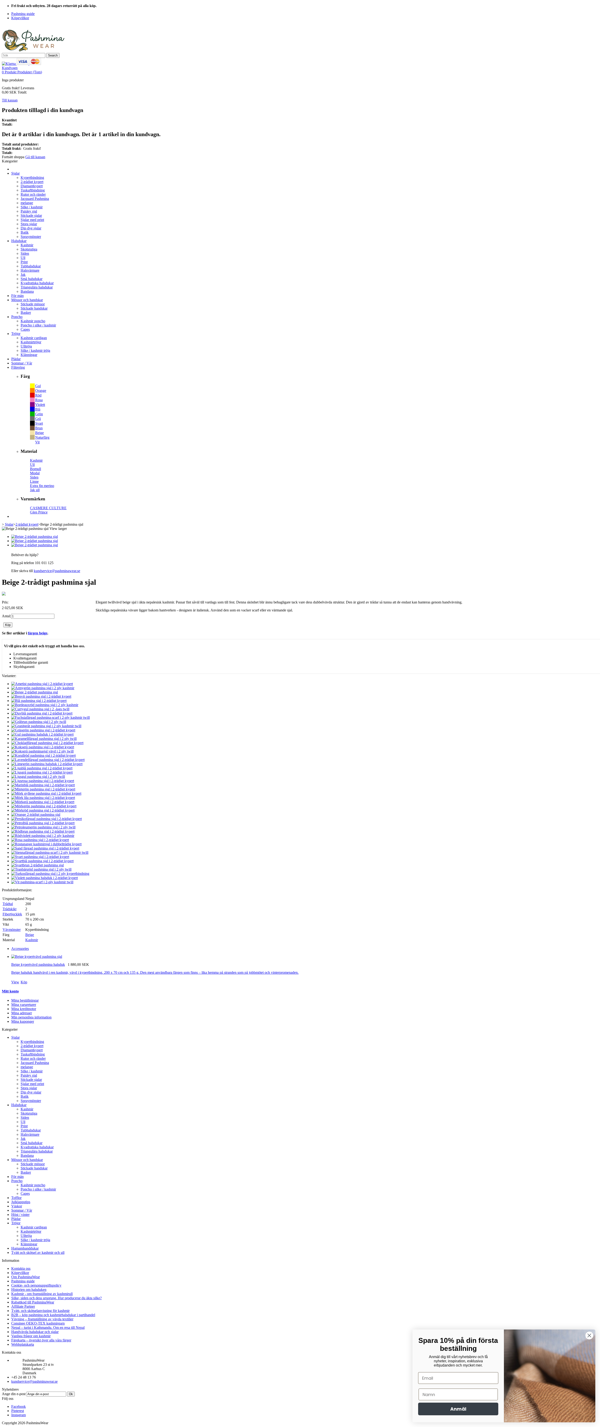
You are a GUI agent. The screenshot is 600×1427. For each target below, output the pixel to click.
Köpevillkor (20, 1273)
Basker (26, 313)
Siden (25, 253)
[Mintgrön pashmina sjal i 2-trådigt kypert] (43, 789)
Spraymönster (31, 237)
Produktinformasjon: (17, 890)
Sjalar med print (32, 220)
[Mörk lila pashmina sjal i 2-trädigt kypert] (43, 798)
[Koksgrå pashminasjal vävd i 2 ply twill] (42, 751)
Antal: (6, 616)
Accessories (20, 949)
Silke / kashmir (32, 207)
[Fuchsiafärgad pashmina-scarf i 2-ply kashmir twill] (50, 717)
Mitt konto (10, 991)
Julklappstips (20, 1202)
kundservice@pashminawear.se (57, 571)
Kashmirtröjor (31, 342)
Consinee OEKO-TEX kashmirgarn (38, 1323)
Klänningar (29, 355)
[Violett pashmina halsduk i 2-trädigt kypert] (44, 878)
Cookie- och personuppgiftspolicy (36, 1285)
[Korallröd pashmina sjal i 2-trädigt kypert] (43, 755)
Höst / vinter (20, 1215)
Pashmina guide (23, 1281)
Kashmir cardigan (34, 338)
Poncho (16, 317)
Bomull (35, 469)
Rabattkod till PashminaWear (32, 1302)
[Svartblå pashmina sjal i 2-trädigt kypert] (42, 861)
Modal (35, 473)
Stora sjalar (29, 224)
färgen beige (37, 633)
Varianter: (9, 676)
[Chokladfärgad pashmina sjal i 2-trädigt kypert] (47, 743)
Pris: (5, 602)
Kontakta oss (20, 1268)
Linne (34, 481)
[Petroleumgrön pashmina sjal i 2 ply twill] (43, 827)
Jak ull (35, 490)
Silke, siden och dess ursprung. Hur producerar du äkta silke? (56, 1298)
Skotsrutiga (29, 249)
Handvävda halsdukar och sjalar (35, 1332)
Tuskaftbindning (33, 190)
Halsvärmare (30, 270)
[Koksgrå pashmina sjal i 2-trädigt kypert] (42, 747)
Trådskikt (9, 909)
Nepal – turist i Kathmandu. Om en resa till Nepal (48, 1328)
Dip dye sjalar (31, 228)
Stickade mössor (33, 304)
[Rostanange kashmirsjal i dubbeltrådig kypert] (46, 844)
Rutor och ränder (33, 194)
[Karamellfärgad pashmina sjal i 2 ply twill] (44, 739)
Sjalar (15, 173)
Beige (29, 935)
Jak (23, 275)
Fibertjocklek (12, 914)
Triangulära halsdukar (37, 287)
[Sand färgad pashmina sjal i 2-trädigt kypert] (45, 848)
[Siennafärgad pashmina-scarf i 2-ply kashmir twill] (49, 852)
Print (24, 262)
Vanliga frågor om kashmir (31, 1336)
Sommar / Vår (21, 363)
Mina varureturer (23, 1005)
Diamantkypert (32, 186)
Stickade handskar (34, 308)
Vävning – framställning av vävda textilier (42, 1319)
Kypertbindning (32, 178)
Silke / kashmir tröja (35, 350)
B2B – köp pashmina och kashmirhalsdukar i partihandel (53, 1315)
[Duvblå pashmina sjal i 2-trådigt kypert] (41, 713)
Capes (25, 329)
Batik (25, 232)
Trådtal (8, 904)
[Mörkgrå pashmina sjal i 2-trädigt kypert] (42, 802)
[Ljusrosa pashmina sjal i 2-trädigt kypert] (42, 781)
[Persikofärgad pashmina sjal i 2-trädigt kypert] (46, 819)
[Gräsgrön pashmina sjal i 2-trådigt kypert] (43, 730)
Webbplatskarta (22, 1344)
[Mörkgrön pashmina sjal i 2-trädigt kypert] (43, 806)
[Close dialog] (589, 1335)
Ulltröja (26, 346)
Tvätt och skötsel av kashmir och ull (37, 1253)
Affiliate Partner (23, 1306)
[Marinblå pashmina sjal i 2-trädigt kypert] (43, 785)
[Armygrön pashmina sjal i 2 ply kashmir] (42, 688)
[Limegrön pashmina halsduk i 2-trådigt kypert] (46, 764)
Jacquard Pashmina (35, 199)
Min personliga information (31, 1017)
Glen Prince (39, 512)
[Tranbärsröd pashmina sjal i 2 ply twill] (41, 869)
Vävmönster (12, 930)
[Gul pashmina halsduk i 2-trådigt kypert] (42, 734)
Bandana (27, 291)
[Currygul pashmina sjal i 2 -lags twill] (40, 709)
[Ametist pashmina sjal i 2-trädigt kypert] (42, 684)
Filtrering (18, 367)
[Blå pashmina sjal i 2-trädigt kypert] (39, 701)
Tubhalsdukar (31, 266)
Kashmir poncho (33, 321)
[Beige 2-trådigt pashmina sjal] (34, 537)
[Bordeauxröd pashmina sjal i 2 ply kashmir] (44, 705)
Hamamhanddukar (25, 1248)
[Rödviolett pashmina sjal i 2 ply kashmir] (42, 836)
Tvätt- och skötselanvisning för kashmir (40, 1311)
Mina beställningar (25, 1000)
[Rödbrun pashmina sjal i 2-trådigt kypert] (43, 831)
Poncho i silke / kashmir (38, 325)
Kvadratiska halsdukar (37, 283)
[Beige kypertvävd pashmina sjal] (36, 957)
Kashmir (27, 245)
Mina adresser (21, 1013)
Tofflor (16, 1198)
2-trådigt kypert (32, 182)
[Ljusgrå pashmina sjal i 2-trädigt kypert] (42, 772)
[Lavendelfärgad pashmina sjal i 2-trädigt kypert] (48, 760)
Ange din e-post (14, 1394)
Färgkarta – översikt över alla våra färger (41, 1340)
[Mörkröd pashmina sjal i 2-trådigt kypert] (43, 810)
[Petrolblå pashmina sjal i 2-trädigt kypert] (43, 823)
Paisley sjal (29, 211)
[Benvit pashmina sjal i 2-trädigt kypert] (41, 696)
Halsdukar (18, 241)
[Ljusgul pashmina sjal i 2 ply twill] (38, 777)
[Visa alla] (4, 594)
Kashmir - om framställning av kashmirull (42, 1294)
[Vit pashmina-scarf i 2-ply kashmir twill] (42, 882)
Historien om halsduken (28, 1290)
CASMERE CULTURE (48, 508)
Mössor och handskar (27, 300)
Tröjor (15, 334)
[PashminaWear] (33, 51)
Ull (23, 258)
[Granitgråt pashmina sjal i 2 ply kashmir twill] (46, 726)
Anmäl (458, 1409)
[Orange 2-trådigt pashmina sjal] (35, 814)
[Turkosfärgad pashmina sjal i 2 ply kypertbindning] (50, 874)
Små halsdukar (31, 279)
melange (27, 203)
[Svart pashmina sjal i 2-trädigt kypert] (40, 857)
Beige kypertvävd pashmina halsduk (38, 964)
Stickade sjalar (31, 215)
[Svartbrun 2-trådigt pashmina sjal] (37, 865)
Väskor (16, 1206)
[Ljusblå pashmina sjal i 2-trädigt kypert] (41, 768)
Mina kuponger (22, 1021)
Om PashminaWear (25, 1277)
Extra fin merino (42, 486)
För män (17, 296)
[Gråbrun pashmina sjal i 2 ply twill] (38, 722)
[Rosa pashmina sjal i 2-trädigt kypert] (40, 840)
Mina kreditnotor (23, 1009)
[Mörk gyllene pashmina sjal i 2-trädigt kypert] (46, 793)
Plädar (16, 359)
